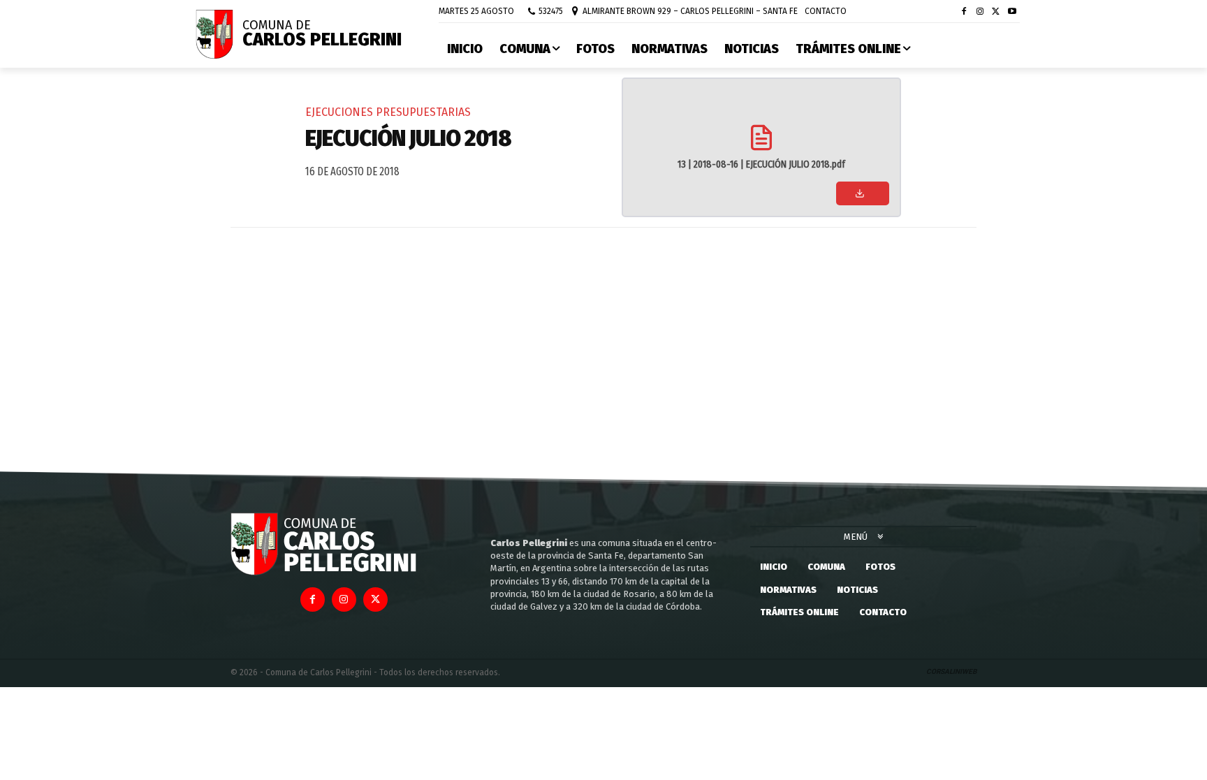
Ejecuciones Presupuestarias (388, 112)
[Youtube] (1012, 12)
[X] (996, 12)
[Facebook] (964, 12)
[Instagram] (980, 12)
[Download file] (862, 193)
